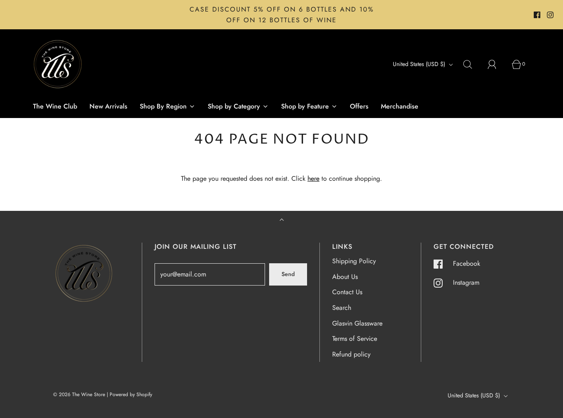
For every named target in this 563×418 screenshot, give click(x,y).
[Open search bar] (472, 64)
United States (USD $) (420, 64)
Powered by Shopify (131, 394)
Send (288, 274)
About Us (345, 276)
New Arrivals (108, 106)
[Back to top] (281, 220)
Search (341, 307)
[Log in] (497, 64)
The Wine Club (55, 106)
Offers (359, 106)
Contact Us (347, 292)
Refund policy (351, 354)
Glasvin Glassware (357, 323)
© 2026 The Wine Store (79, 394)
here (313, 178)
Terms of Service (354, 338)
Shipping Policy (354, 261)
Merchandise (399, 106)
